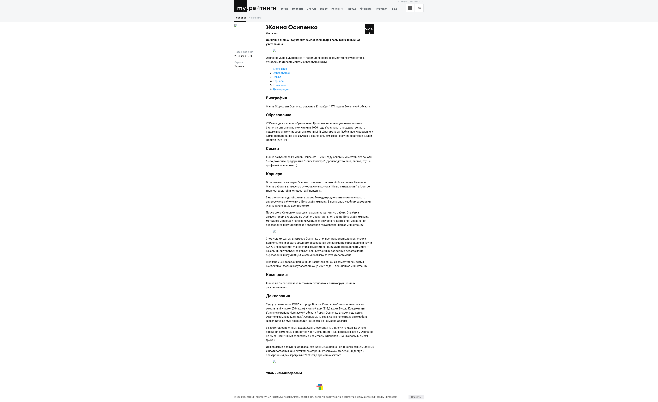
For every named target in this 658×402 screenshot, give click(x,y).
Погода (351, 9)
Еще (394, 9)
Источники (255, 17)
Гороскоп (381, 9)
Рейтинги (263, 8)
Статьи (311, 9)
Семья (277, 77)
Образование (281, 73)
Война (284, 9)
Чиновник (272, 33)
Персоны (240, 17)
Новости (297, 9)
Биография (280, 68)
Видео (324, 9)
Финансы (366, 9)
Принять (416, 397)
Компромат (280, 85)
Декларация (281, 89)
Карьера (278, 81)
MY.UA (241, 6)
